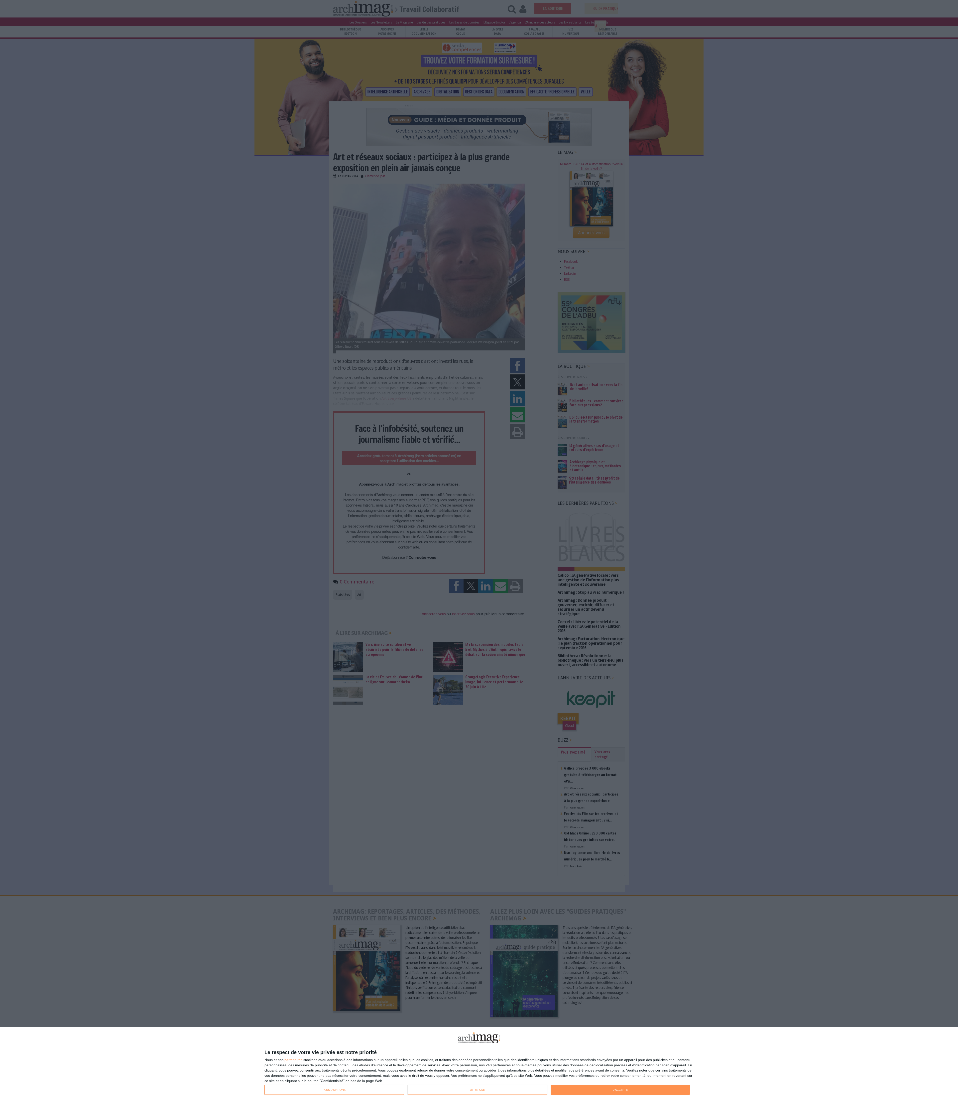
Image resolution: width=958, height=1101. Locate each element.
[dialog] (479, 1064)
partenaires (293, 1060)
